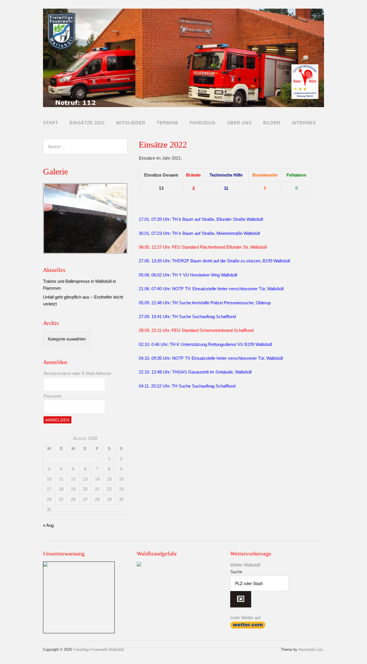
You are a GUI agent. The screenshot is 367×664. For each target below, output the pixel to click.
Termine (167, 122)
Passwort (52, 396)
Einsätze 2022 (87, 122)
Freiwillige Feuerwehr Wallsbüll (98, 649)
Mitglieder (130, 122)
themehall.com (310, 649)
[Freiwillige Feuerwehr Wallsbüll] (183, 102)
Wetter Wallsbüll (245, 564)
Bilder (271, 122)
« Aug (48, 525)
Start (50, 122)
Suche (236, 571)
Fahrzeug (203, 122)
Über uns (239, 122)
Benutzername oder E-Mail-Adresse (77, 373)
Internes (304, 122)
